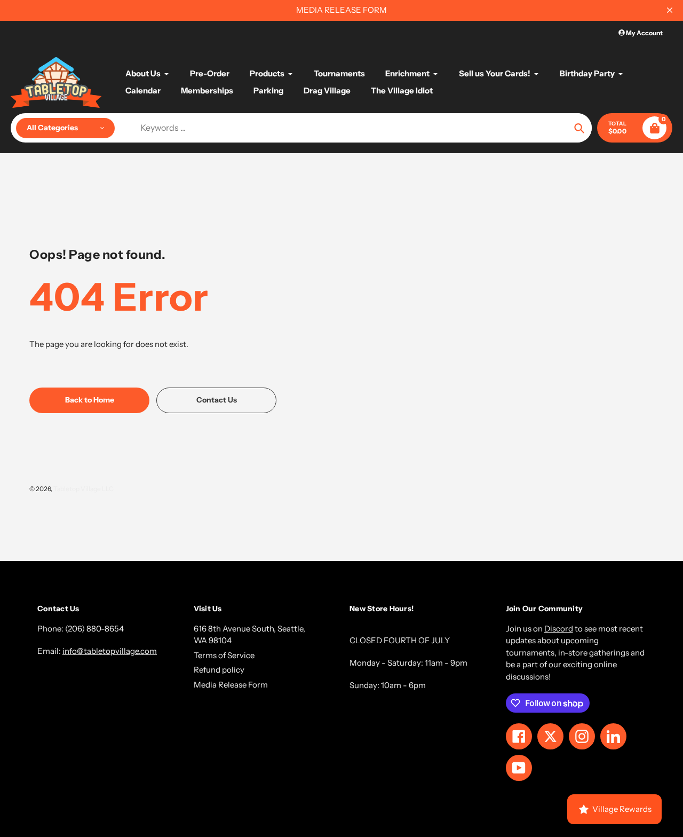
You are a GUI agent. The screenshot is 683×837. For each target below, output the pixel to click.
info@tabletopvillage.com (109, 651)
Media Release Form (231, 685)
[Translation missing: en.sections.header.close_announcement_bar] (669, 10)
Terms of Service (224, 655)
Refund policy (219, 670)
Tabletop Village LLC (83, 489)
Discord (558, 628)
